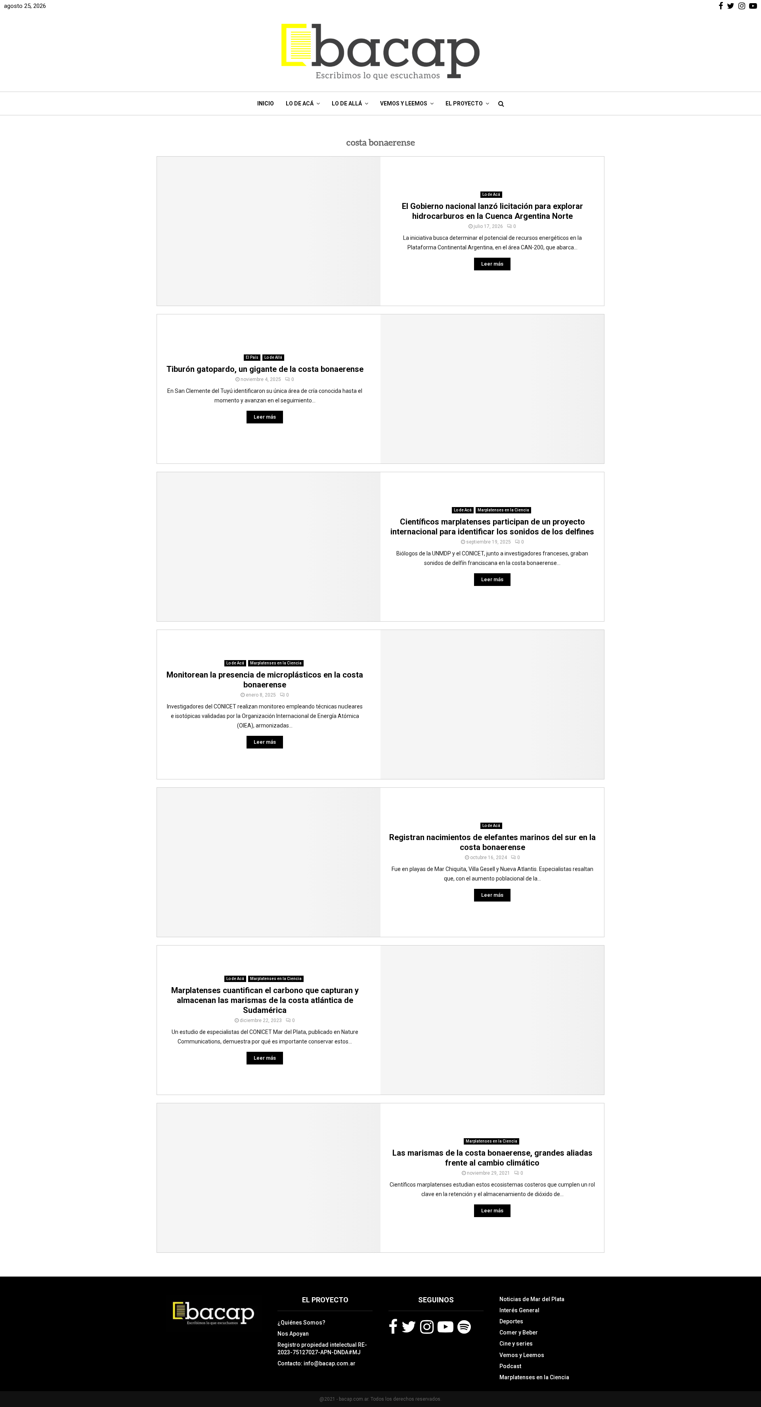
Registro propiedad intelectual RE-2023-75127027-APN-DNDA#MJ (322, 1348)
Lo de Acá (300, 103)
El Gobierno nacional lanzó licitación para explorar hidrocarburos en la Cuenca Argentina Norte (492, 211)
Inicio (265, 103)
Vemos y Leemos (403, 103)
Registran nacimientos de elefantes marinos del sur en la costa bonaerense (492, 842)
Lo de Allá (347, 103)
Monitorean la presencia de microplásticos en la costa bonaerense (264, 679)
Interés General (519, 1310)
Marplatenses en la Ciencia (503, 510)
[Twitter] (409, 1327)
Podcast (510, 1366)
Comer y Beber (518, 1332)
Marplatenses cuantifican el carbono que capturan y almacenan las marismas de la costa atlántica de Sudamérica (265, 1000)
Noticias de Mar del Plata (531, 1299)
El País (252, 357)
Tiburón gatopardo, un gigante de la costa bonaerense (264, 369)
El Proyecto (464, 103)
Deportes (511, 1321)
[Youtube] (445, 1327)
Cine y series (516, 1343)
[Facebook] (393, 1327)
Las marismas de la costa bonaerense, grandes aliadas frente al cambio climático (492, 1158)
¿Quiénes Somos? (301, 1322)
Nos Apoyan (293, 1333)
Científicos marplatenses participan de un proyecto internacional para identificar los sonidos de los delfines (492, 526)
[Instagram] (427, 1327)
